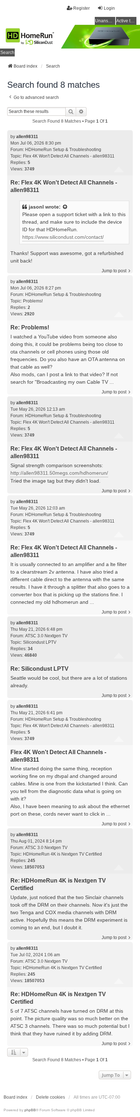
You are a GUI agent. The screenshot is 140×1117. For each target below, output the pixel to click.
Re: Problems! (29, 327)
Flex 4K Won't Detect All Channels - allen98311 (69, 156)
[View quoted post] (65, 207)
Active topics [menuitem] (126, 20)
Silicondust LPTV (39, 642)
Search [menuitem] (7, 52)
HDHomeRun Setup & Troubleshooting (63, 149)
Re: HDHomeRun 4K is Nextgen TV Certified (58, 884)
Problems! (33, 301)
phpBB (30, 1110)
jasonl (36, 207)
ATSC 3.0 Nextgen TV (46, 635)
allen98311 (27, 136)
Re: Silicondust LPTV (39, 669)
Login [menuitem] (109, 8)
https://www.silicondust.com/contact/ (63, 237)
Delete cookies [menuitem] (50, 1097)
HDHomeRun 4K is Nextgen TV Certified (62, 854)
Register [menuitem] (81, 8)
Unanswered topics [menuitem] (105, 20)
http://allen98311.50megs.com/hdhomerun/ (59, 473)
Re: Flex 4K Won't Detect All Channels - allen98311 (63, 186)
